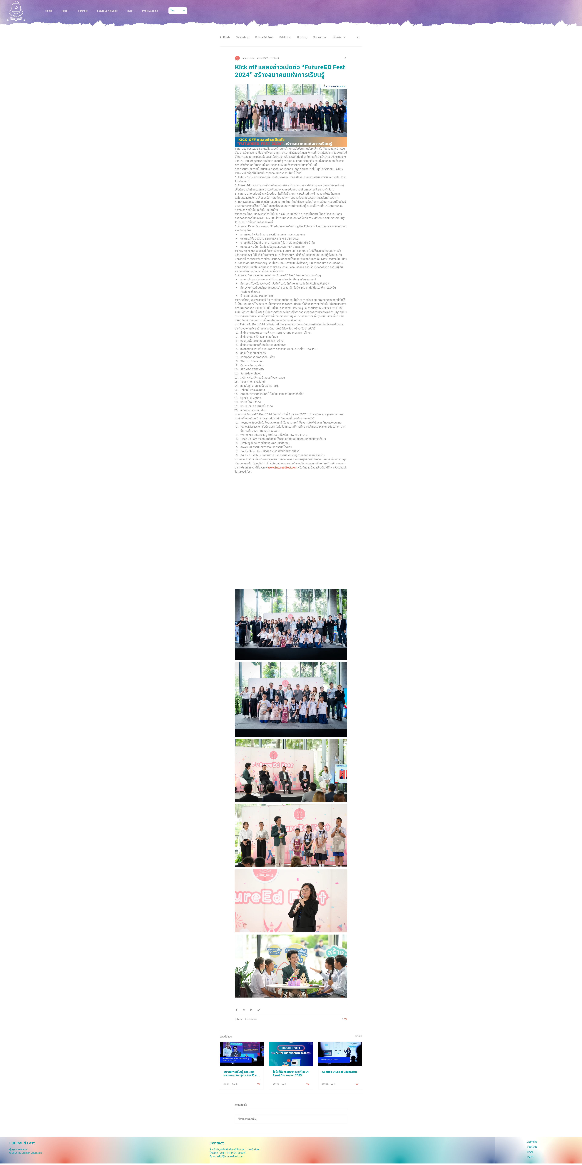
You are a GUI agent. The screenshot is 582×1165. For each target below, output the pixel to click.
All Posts (225, 37)
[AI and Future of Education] (340, 1054)
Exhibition (285, 37)
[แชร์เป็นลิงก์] (258, 1009)
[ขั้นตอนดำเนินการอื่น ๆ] (345, 58)
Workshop (242, 37)
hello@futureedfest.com (229, 1156)
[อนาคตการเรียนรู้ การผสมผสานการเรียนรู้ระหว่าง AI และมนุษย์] (242, 1054)
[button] (358, 37)
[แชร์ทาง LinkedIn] (251, 1009)
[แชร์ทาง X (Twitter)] (243, 1009)
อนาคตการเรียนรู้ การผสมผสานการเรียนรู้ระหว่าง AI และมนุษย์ (242, 1073)
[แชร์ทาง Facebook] (236, 1009)
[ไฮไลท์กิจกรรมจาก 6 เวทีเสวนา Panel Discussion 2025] (291, 1054)
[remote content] (291, 535)
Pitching (302, 37)
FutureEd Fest (264, 37)
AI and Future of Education (339, 1072)
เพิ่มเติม (337, 37)
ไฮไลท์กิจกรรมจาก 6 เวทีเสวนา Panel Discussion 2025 (291, 1073)
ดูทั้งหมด (358, 1036)
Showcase (319, 37)
